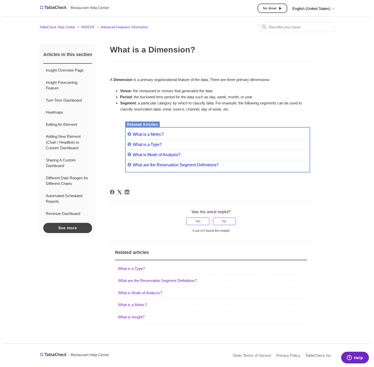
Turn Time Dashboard (64, 100)
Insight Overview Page (64, 70)
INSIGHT (88, 27)
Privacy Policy (288, 355)
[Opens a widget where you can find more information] (355, 358)
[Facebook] (112, 192)
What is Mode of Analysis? (156, 155)
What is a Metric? (148, 134)
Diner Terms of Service (252, 355)
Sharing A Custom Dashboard (61, 163)
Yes (197, 221)
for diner (270, 8)
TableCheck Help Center (57, 27)
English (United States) (312, 8)
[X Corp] (119, 192)
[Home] (74, 9)
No (224, 221)
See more (67, 228)
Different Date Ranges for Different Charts (67, 181)
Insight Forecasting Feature (61, 85)
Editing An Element (61, 124)
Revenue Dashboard (63, 213)
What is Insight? (131, 317)
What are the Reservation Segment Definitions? (176, 165)
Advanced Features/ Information (124, 27)
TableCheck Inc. (318, 355)
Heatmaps (54, 112)
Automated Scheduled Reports (64, 199)
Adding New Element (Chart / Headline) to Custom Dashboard (63, 142)
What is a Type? (147, 144)
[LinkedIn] (127, 192)
